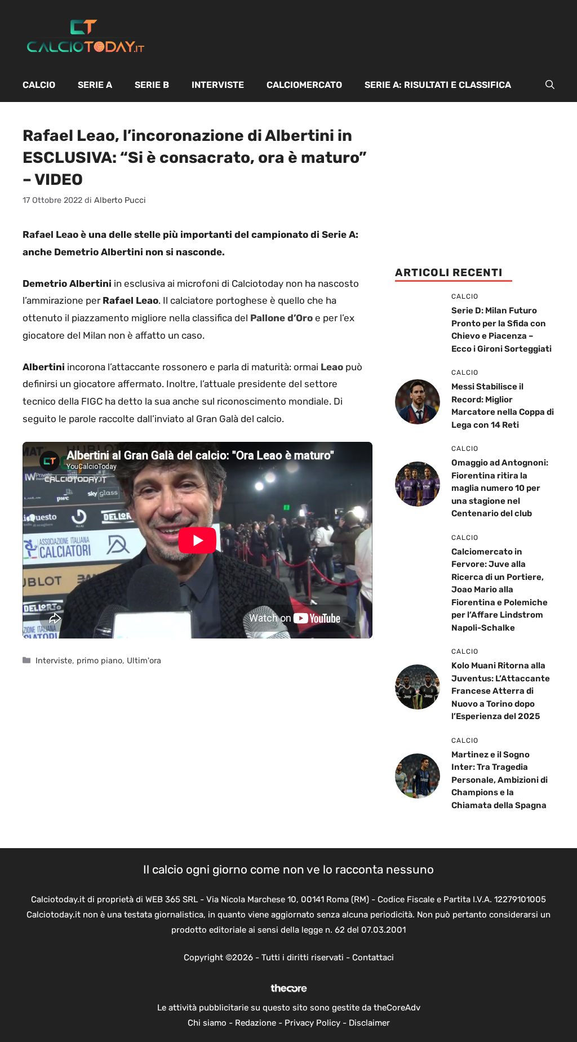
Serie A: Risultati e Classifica (438, 84)
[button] (550, 85)
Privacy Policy (312, 1023)
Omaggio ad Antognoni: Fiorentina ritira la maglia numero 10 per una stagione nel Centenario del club (499, 488)
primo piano (99, 660)
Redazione (255, 1023)
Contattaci (373, 957)
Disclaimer (369, 1023)
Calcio (39, 84)
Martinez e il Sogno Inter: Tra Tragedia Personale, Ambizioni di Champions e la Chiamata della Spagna (499, 780)
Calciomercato (304, 84)
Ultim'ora (144, 660)
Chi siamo (207, 1023)
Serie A (95, 84)
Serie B (152, 84)
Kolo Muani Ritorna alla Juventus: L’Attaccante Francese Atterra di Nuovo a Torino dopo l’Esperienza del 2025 (500, 690)
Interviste (218, 84)
